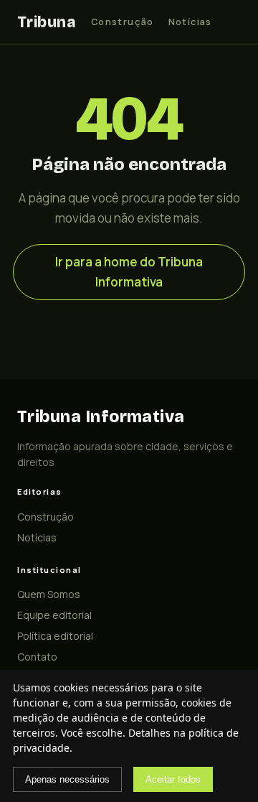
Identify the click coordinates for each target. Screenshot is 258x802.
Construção (122, 22)
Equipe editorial (54, 615)
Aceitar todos (173, 779)
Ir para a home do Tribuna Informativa (129, 271)
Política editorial (55, 636)
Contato (37, 656)
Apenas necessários (67, 779)
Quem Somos (48, 594)
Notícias (190, 22)
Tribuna (46, 22)
